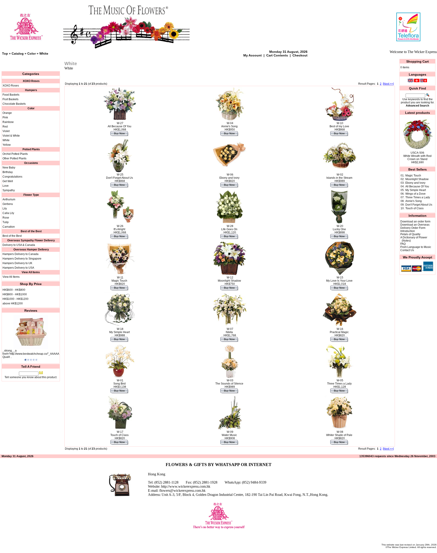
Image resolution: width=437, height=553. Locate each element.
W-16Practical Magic (339, 330)
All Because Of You (417, 186)
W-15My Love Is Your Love (339, 279)
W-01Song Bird (119, 382)
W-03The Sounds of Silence (229, 382)
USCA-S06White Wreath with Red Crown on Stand (417, 156)
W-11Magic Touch (119, 279)
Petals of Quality (410, 234)
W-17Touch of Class (119, 433)
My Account (252, 55)
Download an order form (415, 221)
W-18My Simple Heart (119, 330)
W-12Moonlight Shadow (229, 279)
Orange (7, 113)
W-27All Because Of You (119, 125)
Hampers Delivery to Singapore (22, 258)
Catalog (18, 53)
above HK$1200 (13, 303)
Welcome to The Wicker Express (413, 52)
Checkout (299, 55)
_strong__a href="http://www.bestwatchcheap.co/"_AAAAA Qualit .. (31, 354)
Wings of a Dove (415, 193)
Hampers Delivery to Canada (20, 254)
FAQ (403, 243)
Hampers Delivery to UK (17, 263)
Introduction (407, 231)
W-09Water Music (229, 433)
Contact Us (407, 250)
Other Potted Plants (14, 158)
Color (31, 53)
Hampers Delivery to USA (18, 267)
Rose (6, 217)
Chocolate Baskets (14, 103)
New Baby (9, 167)
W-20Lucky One (339, 227)
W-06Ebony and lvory (229, 176)
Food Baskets (11, 94)
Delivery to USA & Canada (19, 245)
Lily (5, 208)
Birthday (8, 172)
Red (5, 126)
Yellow (7, 144)
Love (6, 185)
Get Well (8, 181)
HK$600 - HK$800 (14, 289)
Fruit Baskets (10, 99)
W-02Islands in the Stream (339, 176)
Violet (6, 131)
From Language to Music (415, 247)
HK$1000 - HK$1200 (15, 299)
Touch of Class (414, 208)
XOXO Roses (11, 85)
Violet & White (11, 135)
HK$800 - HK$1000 (15, 294)
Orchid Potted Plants (15, 153)
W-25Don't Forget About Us (119, 176)
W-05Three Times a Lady (339, 382)
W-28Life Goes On (229, 227)
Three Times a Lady (417, 197)
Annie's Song (413, 201)
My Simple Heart (415, 190)
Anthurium (9, 199)
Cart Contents (277, 55)
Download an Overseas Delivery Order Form (414, 226)
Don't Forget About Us (418, 204)
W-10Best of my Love (339, 125)
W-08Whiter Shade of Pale (339, 433)
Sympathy (9, 190)
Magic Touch (413, 175)
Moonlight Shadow (417, 179)
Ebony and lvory (415, 182)
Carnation (9, 226)
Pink (5, 117)
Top (5, 53)
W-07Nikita (229, 330)
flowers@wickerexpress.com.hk (182, 490)
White (43, 53)
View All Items (11, 276)
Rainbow (8, 122)
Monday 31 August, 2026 (288, 52)
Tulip (6, 222)
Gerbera (8, 204)
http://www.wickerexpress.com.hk (185, 486)
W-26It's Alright (119, 227)
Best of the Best (12, 235)
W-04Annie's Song (229, 125)
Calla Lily (8, 213)
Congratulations (12, 176)
